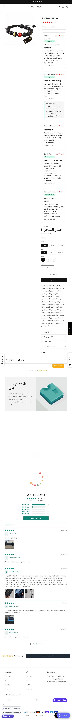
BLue (53, 245)
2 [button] (33, 644)
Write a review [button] (36, 518)
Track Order (8, 685)
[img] (9, 530)
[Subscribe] (36, 700)
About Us (7, 676)
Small (53, 253)
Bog (44, 252)
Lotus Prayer (33, 715)
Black (44, 245)
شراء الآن (54, 280)
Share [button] (44, 352)
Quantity (43, 264)
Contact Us (8, 689)
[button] (4, 7)
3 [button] (36, 644)
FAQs (6, 680)
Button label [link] (36, 456)
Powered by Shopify (41, 715)
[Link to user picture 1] (9, 544)
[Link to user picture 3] (29, 593)
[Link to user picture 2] (19, 593)
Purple (62, 245)
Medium (61, 253)
